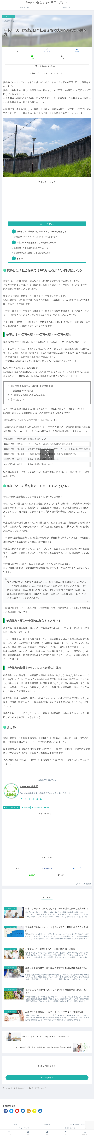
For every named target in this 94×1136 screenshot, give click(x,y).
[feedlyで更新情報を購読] (37, 798)
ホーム (16, 1124)
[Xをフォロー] (25, 798)
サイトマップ (24, 1128)
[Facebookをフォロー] (29, 798)
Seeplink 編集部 (29, 786)
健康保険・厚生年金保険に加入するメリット (32, 248)
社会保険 (27, 807)
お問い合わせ (70, 1128)
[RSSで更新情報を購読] (41, 798)
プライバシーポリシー (77, 1124)
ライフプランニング (12, 807)
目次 (46, 224)
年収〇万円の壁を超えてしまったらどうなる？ (37, 242)
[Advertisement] (47, 201)
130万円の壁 (38, 807)
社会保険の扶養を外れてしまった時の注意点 (32, 253)
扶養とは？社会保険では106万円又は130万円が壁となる (41, 231)
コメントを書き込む (47, 1077)
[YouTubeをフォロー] (33, 798)
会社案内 (47, 1124)
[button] (62, 57)
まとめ (20, 258)
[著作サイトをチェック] (21, 798)
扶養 (48, 807)
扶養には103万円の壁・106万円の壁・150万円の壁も (35, 237)
